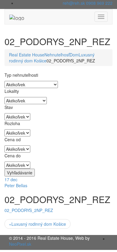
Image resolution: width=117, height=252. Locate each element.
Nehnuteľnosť (57, 55)
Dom (74, 55)
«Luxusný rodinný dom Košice (37, 224)
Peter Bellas (15, 185)
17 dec (10, 179)
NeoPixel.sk (20, 244)
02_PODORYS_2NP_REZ (28, 210)
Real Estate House (26, 55)
